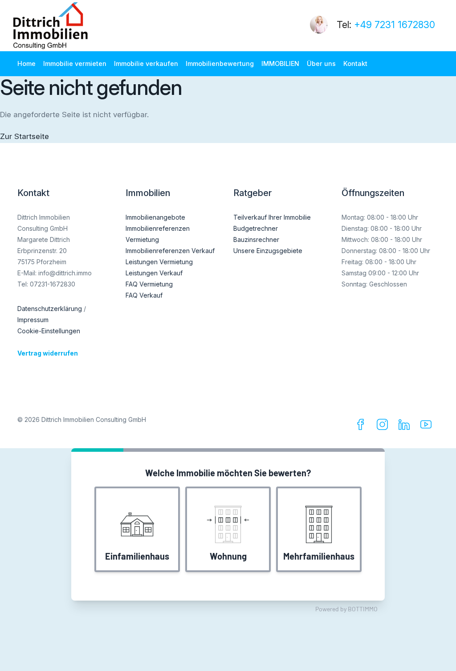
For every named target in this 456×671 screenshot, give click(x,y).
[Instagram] (384, 426)
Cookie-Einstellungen (48, 331)
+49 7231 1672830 (394, 24)
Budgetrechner (255, 228)
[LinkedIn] (406, 426)
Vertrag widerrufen (47, 353)
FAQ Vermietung (149, 284)
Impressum (33, 319)
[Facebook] (362, 426)
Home (26, 63)
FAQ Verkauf (144, 295)
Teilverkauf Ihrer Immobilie (272, 217)
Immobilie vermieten (74, 63)
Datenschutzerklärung (49, 308)
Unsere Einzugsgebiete (267, 250)
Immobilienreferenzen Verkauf (170, 250)
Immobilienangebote (155, 217)
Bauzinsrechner (256, 239)
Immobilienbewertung (220, 63)
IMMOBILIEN (280, 63)
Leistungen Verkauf (154, 273)
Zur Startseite (24, 136)
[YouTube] (427, 426)
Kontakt (355, 63)
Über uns (321, 63)
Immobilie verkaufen (146, 63)
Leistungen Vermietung (159, 262)
